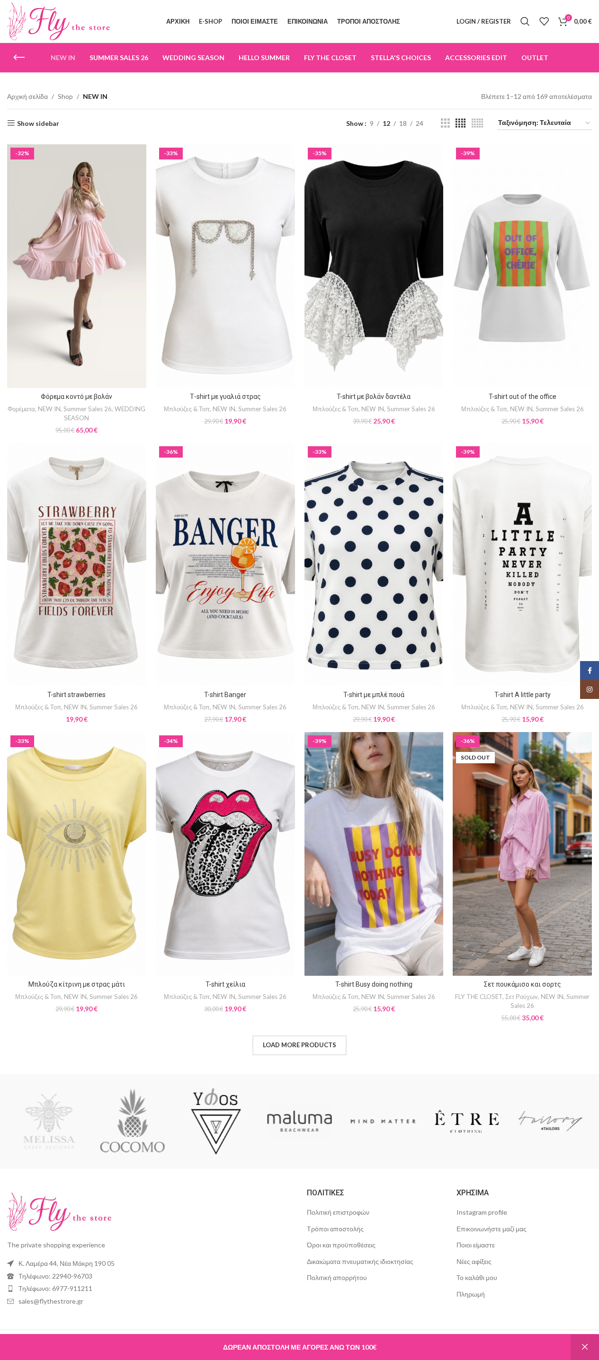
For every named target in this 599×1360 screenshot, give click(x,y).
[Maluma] (383, 1121)
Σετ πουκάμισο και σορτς (522, 984)
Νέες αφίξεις (474, 1261)
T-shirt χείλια (225, 984)
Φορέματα (21, 409)
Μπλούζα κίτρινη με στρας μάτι (76, 984)
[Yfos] (299, 1121)
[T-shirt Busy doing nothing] (374, 853)
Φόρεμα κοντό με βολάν (76, 396)
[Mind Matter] (466, 1121)
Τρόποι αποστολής (335, 1229)
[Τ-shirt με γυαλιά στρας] (225, 266)
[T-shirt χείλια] (225, 853)
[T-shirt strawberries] (76, 564)
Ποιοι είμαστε (475, 1245)
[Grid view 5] (477, 123)
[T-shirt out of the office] (522, 266)
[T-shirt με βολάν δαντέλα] (374, 266)
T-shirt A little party (522, 694)
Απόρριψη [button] (585, 1347)
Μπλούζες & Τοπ (187, 409)
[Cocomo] (216, 1121)
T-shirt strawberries (76, 694)
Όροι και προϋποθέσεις (341, 1245)
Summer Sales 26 (87, 409)
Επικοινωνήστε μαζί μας (491, 1229)
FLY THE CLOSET (478, 996)
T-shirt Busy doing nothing (373, 984)
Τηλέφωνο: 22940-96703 (55, 1276)
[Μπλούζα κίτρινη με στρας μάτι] (76, 853)
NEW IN (49, 409)
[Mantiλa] (48, 1121)
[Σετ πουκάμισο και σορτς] (522, 853)
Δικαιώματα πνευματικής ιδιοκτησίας (360, 1261)
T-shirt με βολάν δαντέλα (374, 396)
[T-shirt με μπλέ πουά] (374, 564)
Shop (65, 96)
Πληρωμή (470, 1294)
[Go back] (19, 57)
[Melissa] (132, 1121)
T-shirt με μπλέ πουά (373, 694)
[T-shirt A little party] (522, 564)
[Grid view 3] (445, 123)
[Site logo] (58, 21)
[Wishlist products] (544, 21)
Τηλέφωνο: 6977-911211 (55, 1288)
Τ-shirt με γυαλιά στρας (225, 396)
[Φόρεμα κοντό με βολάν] (76, 266)
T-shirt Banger (225, 694)
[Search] (525, 21)
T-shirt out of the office (522, 396)
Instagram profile (481, 1212)
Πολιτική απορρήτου (337, 1277)
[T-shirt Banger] (225, 564)
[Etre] (550, 1121)
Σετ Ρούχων (521, 996)
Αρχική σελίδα (27, 96)
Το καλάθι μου (476, 1277)
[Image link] (59, 1211)
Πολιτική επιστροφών (338, 1212)
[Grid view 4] (460, 123)
